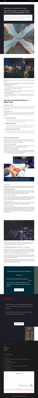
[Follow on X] (28, 1)
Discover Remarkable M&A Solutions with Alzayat (19, 179)
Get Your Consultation (19, 289)
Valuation (8, 202)
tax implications (6, 186)
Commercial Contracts (24, 125)
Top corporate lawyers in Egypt (14, 17)
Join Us (5, 346)
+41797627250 (8, 367)
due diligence (32, 145)
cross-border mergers (13, 142)
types (26, 207)
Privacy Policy (6, 349)
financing (16, 190)
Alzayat (33, 139)
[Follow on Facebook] (25, 1)
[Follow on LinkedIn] (33, 1)
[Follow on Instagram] (32, 1)
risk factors (28, 259)
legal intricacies (31, 242)
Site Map (5, 350)
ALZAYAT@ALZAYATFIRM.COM (10, 362)
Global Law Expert (23, 280)
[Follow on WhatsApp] (30, 1)
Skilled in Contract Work (11, 123)
